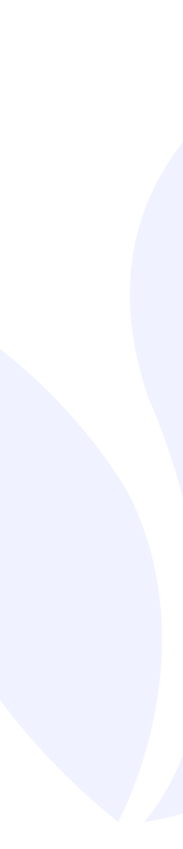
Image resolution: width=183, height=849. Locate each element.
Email (21, 484)
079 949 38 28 (61, 339)
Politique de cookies (86, 835)
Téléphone (115, 484)
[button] (168, 670)
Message (26, 539)
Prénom (110, 429)
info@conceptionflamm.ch (86, 359)
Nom (19, 429)
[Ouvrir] (169, 61)
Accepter (91, 782)
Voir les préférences (91, 810)
